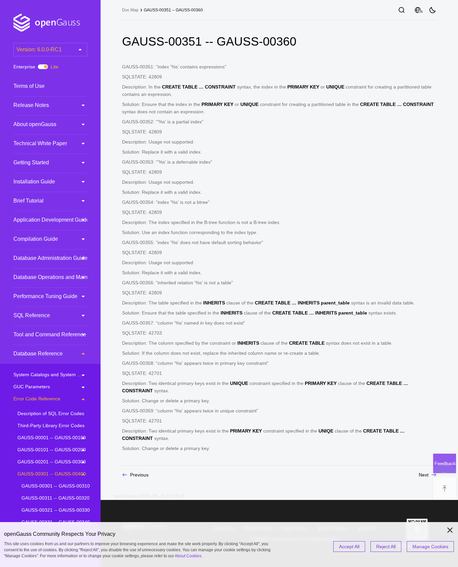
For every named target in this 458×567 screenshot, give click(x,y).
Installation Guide (34, 181)
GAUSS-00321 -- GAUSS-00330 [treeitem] (55, 510)
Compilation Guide (35, 239)
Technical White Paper (40, 143)
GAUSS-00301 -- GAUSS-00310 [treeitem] (55, 486)
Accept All (349, 546)
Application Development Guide (51, 220)
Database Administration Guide (50, 258)
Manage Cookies (430, 546)
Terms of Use (29, 86)
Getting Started (31, 162)
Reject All (386, 546)
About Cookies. (189, 556)
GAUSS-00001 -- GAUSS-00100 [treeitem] (51, 437)
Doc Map (130, 10)
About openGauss (34, 124)
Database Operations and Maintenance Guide (67, 277)
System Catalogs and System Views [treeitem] (50, 374)
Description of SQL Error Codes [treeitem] (50, 413)
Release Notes (31, 105)
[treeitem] (50, 86)
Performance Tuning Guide (45, 296)
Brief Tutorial (28, 201)
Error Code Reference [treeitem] (36, 398)
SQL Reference (31, 315)
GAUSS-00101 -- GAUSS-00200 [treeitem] (51, 449)
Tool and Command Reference (49, 334)
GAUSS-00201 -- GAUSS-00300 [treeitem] (51, 461)
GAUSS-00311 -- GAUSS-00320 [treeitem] (55, 498)
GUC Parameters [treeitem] (31, 386)
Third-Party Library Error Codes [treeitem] (50, 425)
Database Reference (38, 353)
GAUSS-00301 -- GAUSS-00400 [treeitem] (51, 473)
